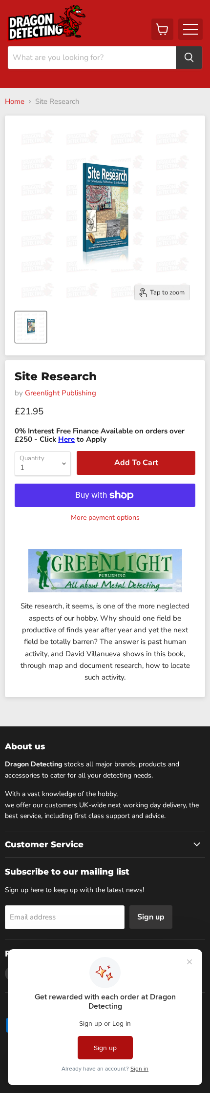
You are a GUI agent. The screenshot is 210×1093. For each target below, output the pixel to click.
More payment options (105, 518)
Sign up (151, 917)
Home (14, 102)
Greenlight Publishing (60, 393)
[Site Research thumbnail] (30, 327)
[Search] (189, 57)
